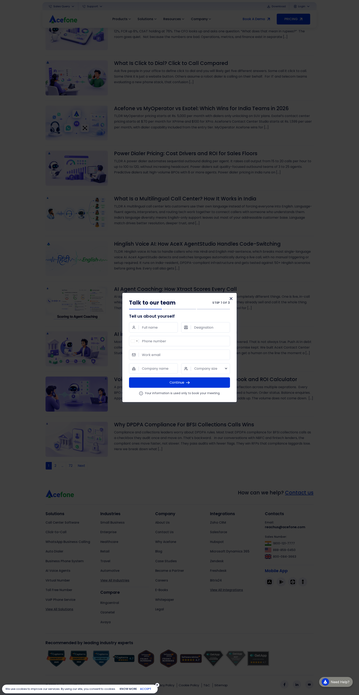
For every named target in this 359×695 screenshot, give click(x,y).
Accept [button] (145, 689)
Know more (128, 689)
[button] (336, 682)
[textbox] (205, 368)
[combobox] (134, 341)
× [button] (157, 685)
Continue (177, 382)
